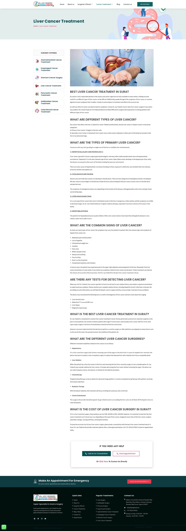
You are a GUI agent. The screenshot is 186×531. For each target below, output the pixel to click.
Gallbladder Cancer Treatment (49, 102)
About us (71, 4)
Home (62, 4)
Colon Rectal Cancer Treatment (50, 111)
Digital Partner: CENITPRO (143, 527)
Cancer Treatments (103, 4)
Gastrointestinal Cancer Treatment (51, 61)
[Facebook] (34, 519)
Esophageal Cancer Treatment (49, 69)
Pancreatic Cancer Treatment (49, 94)
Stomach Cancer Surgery (51, 77)
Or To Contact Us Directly (111, 461)
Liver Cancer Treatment (51, 86)
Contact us (127, 4)
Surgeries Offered (84, 4)
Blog (118, 4)
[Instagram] (42, 519)
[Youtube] (45, 519)
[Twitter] (38, 519)
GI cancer (143, 204)
